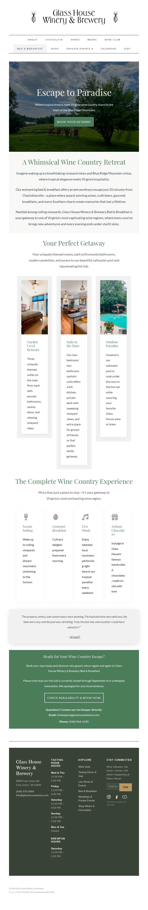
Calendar (108, 48)
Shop (55, 48)
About (33, 39)
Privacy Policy (15, 892)
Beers (92, 39)
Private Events (79, 48)
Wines (75, 39)
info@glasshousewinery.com (32, 795)
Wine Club (112, 39)
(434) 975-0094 (25, 791)
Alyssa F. (75, 637)
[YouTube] (124, 797)
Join (126, 787)
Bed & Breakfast (30, 48)
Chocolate (54, 39)
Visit (127, 48)
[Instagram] (108, 797)
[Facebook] (116, 797)
